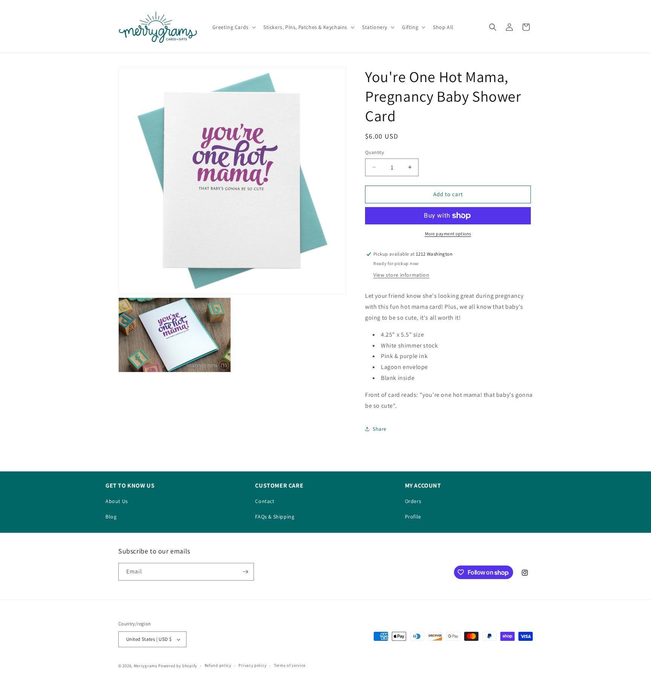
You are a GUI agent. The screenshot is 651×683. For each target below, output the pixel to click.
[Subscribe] (245, 572)
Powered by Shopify (177, 665)
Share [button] (380, 428)
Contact (264, 501)
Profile (413, 516)
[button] (233, 27)
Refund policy (218, 665)
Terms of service (290, 665)
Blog (110, 516)
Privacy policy (252, 665)
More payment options (448, 233)
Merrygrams (145, 665)
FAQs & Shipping (274, 516)
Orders (413, 501)
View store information (401, 274)
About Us (116, 501)
